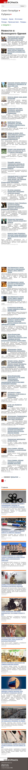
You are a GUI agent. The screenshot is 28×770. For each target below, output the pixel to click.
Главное (4, 19)
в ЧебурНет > (6, 25)
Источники (18, 19)
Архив (11, 19)
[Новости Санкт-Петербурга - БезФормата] (9, 2)
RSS (12, 767)
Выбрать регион (5, 765)
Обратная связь (5, 764)
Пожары (23, 22)
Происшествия (13, 22)
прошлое (14, 477)
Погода (4, 22)
